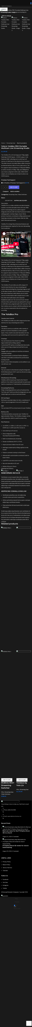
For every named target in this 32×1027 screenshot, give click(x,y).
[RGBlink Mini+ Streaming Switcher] (8, 588)
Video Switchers (5, 794)
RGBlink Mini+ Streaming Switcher (7, 785)
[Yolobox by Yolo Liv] (23, 588)
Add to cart (14, 187)
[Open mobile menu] (1, 3)
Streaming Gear (9, 792)
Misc (2, 792)
